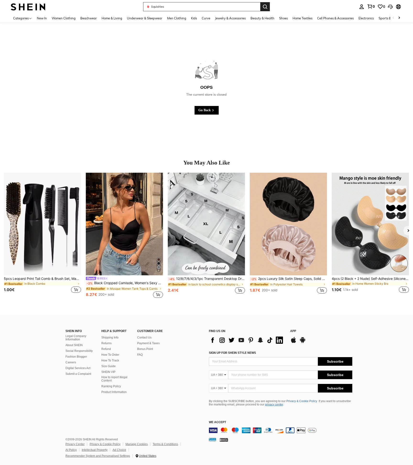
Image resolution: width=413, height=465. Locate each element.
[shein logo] (28, 6)
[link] (371, 6)
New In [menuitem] (42, 18)
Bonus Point (145, 349)
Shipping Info (110, 337)
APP (293, 331)
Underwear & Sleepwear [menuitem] (144, 18)
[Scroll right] (399, 18)
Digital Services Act (77, 368)
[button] (390, 7)
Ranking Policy (111, 386)
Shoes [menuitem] (283, 18)
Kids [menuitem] (194, 18)
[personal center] (361, 7)
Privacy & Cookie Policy (301, 401)
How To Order (110, 354)
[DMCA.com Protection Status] (224, 439)
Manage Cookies (136, 444)
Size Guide (108, 366)
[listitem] (42, 236)
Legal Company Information (75, 337)
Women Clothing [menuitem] (64, 18)
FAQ (140, 354)
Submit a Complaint (78, 374)
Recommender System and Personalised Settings (97, 456)
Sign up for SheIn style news (232, 352)
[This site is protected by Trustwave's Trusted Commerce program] (212, 439)
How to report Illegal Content (114, 379)
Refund (106, 349)
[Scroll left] (393, 18)
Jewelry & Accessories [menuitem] (230, 18)
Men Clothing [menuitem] (176, 18)
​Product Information (114, 392)
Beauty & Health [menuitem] (262, 18)
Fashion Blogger (76, 356)
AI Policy (71, 450)
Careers (70, 362)
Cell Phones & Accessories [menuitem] (335, 18)
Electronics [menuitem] (366, 18)
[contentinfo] (280, 430)
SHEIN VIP (108, 372)
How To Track (110, 360)
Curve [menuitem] (206, 18)
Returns (106, 343)
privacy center (274, 404)
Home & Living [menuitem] (112, 18)
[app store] (293, 342)
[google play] (302, 342)
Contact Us (144, 337)
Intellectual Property (95, 450)
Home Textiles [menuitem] (302, 18)
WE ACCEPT (217, 422)
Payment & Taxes (148, 343)
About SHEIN (74, 345)
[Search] (265, 6)
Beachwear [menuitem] (88, 18)
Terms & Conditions (165, 444)
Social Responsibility (79, 351)
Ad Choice (119, 450)
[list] (247, 340)
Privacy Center (75, 444)
